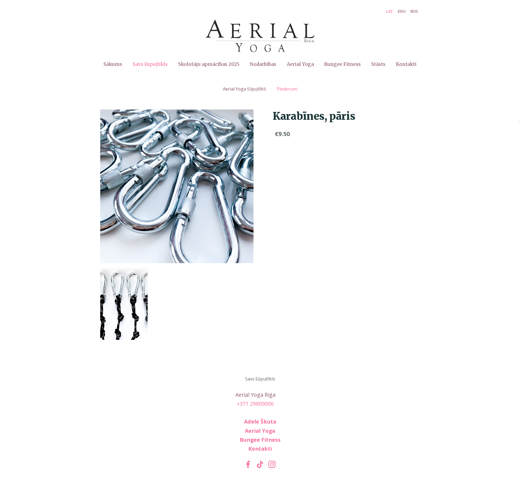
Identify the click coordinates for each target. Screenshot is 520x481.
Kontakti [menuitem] (406, 64)
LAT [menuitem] (389, 11)
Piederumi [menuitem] (287, 89)
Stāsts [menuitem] (378, 64)
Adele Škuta (260, 421)
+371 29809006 (255, 403)
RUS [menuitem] (414, 11)
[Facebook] (248, 464)
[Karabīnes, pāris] (124, 304)
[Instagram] (271, 464)
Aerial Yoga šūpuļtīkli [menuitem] (244, 89)
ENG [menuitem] (402, 11)
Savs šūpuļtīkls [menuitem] (150, 64)
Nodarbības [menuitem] (263, 64)
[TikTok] (260, 464)
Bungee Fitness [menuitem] (342, 64)
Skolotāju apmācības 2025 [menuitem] (208, 64)
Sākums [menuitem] (112, 64)
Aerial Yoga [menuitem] (300, 64)
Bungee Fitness (260, 439)
